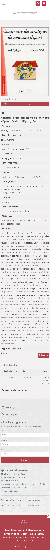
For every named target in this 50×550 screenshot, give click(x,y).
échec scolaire (8, 224)
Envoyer (25, 460)
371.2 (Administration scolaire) (15, 211)
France (44, 220)
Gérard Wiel (28, 130)
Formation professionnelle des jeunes (20, 220)
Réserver (44, 355)
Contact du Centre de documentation (22, 505)
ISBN (3, 450)
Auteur (4, 440)
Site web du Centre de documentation (22, 500)
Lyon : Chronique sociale (12, 149)
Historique (11, 414)
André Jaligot (7, 130)
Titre (3, 431)
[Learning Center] (25, 13)
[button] (5, 104)
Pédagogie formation (11, 158)
